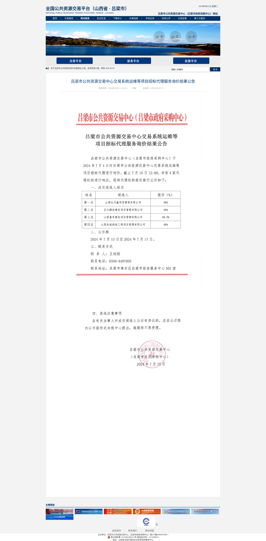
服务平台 (133, 61)
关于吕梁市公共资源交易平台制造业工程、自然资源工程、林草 (78, 68)
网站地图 (149, 530)
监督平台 (191, 61)
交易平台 (75, 61)
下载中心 (117, 18)
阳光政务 (85, 18)
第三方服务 (199, 18)
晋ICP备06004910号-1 (159, 535)
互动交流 (101, 18)
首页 (55, 18)
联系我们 (132, 530)
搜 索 (215, 69)
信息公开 (166, 18)
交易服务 (68, 18)
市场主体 (149, 18)
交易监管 (182, 18)
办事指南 (133, 18)
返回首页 (116, 530)
